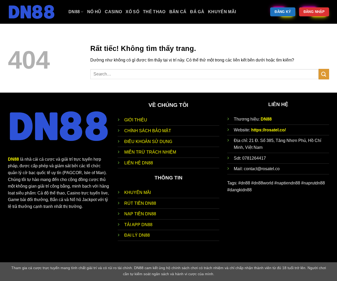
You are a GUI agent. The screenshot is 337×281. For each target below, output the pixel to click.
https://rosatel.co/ (268, 130)
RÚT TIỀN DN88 (140, 203)
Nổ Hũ (94, 11)
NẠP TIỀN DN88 (140, 214)
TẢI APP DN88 (138, 224)
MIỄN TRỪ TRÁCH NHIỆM (150, 152)
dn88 (74, 11)
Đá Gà (197, 11)
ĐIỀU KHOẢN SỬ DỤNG (148, 141)
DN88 (266, 119)
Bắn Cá (178, 11)
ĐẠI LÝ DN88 (137, 235)
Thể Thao (154, 11)
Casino (113, 11)
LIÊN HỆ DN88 (138, 163)
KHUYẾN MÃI (137, 192)
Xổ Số (132, 11)
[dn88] (34, 12)
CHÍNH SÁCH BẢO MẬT (147, 130)
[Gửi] (324, 74)
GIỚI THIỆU (135, 120)
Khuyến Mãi (222, 11)
